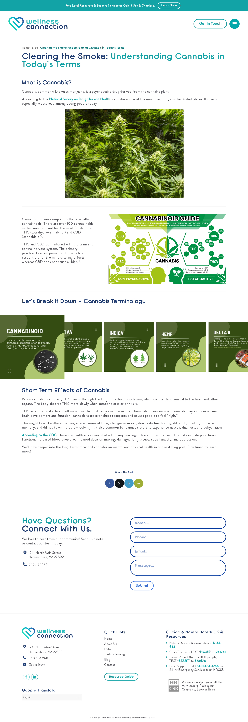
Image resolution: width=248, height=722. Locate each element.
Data (107, 649)
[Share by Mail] (138, 483)
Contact (109, 664)
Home (108, 638)
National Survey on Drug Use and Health (79, 99)
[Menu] (234, 24)
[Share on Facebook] (109, 483)
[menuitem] (234, 24)
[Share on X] (119, 483)
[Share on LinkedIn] (129, 483)
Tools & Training (114, 654)
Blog (107, 659)
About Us (110, 643)
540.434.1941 (38, 658)
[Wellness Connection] (41, 23)
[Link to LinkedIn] (34, 677)
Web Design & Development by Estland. (140, 717)
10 (135, 375)
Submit (142, 585)
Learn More (169, 6)
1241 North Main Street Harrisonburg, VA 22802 (45, 649)
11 (137, 375)
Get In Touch (37, 664)
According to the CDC (39, 434)
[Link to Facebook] (26, 677)
